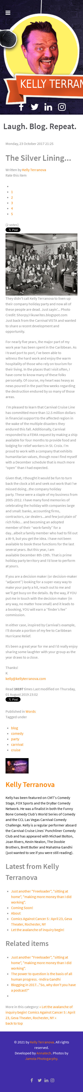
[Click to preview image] (41, 264)
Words (31, 711)
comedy (17, 733)
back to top (14, 1023)
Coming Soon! (22, 907)
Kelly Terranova (34, 169)
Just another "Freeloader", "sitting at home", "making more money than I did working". (41, 896)
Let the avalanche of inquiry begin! (37, 929)
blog (14, 728)
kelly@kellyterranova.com (26, 678)
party (15, 739)
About (16, 913)
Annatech (43, 1053)
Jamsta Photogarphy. (41, 1058)
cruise (16, 750)
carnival (17, 744)
